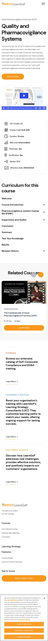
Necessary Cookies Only (24, 630)
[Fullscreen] (44, 108)
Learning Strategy (11, 546)
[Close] (44, 598)
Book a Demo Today (24, 578)
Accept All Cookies (24, 637)
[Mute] (36, 108)
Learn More (24, 328)
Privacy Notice (24, 620)
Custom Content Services (12, 562)
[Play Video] (4, 108)
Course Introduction (12, 204)
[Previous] (33, 274)
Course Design (7, 558)
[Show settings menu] (40, 108)
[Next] (41, 274)
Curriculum (6, 537)
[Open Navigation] (43, 4)
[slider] (21, 108)
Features (6, 551)
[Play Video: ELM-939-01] (24, 95)
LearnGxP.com (12, 600)
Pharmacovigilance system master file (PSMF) (20, 212)
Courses (6, 523)
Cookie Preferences (24, 624)
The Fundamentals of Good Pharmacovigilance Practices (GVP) (20, 314)
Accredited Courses (10, 529)
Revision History (10, 250)
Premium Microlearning (10, 533)
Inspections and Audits (14, 219)
